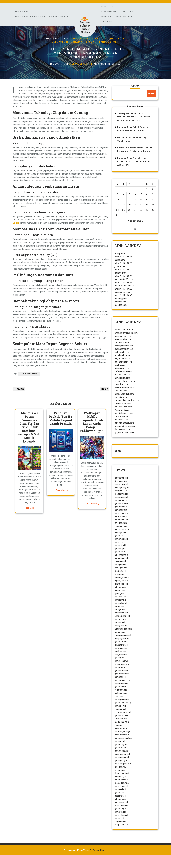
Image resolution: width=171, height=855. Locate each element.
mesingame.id (121, 558)
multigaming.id (121, 779)
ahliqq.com (120, 260)
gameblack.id (121, 686)
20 (135, 204)
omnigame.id (121, 625)
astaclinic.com (121, 419)
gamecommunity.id (123, 738)
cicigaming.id (121, 654)
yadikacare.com (122, 416)
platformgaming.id (123, 763)
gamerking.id (121, 744)
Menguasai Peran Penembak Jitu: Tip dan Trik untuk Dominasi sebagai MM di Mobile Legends (29, 427)
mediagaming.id (122, 722)
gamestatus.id (121, 815)
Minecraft (107, 17)
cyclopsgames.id (123, 712)
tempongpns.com (123, 336)
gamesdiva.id (121, 510)
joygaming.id (120, 725)
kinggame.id (120, 821)
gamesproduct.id (122, 641)
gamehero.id (120, 542)
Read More (29, 508)
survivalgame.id (122, 596)
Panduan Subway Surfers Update (85, 27)
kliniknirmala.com (123, 403)
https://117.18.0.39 (123, 263)
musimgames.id (122, 529)
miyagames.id (121, 645)
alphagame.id (121, 693)
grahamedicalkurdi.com (125, 426)
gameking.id (120, 812)
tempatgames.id (122, 616)
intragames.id (121, 609)
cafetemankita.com (123, 371)
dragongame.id (121, 824)
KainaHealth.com (122, 410)
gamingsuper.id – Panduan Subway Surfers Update (40, 17)
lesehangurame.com (124, 329)
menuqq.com (121, 305)
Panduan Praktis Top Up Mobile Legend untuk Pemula (60, 418)
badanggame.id (122, 699)
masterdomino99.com (125, 285)
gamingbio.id (121, 603)
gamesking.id (121, 789)
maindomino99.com (124, 279)
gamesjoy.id (120, 706)
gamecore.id (120, 535)
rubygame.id (120, 587)
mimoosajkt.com (122, 378)
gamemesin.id (121, 539)
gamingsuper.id (21, 12)
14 (141, 199)
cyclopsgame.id (122, 734)
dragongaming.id (122, 773)
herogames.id (121, 516)
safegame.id (120, 600)
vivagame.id (120, 561)
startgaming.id (121, 494)
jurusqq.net (120, 266)
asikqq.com (120, 253)
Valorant (106, 21)
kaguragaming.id (122, 754)
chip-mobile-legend (28, 374)
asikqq (16, 223)
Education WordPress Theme (85, 850)
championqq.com (122, 292)
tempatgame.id (122, 638)
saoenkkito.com (122, 342)
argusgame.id (121, 590)
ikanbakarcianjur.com (124, 387)
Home (104, 7)
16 (153, 199)
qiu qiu (118, 451)
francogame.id (121, 683)
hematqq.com (121, 298)
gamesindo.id (121, 506)
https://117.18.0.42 (123, 269)
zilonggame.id (121, 584)
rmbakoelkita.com (123, 355)
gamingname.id (122, 757)
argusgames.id (121, 580)
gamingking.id (121, 760)
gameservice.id (122, 670)
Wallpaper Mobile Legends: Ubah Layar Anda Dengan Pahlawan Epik (92, 422)
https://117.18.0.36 (123, 256)
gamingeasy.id (121, 751)
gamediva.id (120, 545)
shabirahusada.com (124, 413)
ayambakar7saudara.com (126, 333)
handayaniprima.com (124, 345)
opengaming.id (121, 574)
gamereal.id (120, 667)
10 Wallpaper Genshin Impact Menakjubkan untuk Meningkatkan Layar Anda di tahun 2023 (133, 117)
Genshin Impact (109, 12)
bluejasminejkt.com (123, 362)
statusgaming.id (122, 783)
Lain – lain (127, 12)
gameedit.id (120, 677)
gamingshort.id (121, 661)
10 (117, 199)
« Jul (134, 229)
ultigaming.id (120, 776)
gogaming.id (120, 770)
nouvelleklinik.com (123, 406)
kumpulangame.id (123, 635)
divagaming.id (121, 481)
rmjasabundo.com (123, 374)
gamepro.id (120, 818)
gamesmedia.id (122, 715)
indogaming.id (121, 484)
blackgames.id (121, 651)
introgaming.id (121, 612)
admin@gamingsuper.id (80, 64)
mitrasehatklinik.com (124, 394)
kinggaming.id (121, 767)
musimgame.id (121, 555)
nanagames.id (121, 728)
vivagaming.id (121, 490)
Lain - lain (61, 39)
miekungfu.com (122, 368)
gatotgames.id (121, 648)
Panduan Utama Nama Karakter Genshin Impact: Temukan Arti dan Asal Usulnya (133, 161)
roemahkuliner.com (123, 339)
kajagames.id (121, 718)
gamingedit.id (121, 657)
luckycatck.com (122, 352)
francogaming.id (122, 664)
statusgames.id (122, 805)
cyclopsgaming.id (123, 731)
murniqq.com (121, 301)
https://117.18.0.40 (123, 295)
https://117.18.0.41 (123, 276)
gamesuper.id (121, 548)
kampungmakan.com (124, 349)
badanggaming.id (122, 680)
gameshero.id (121, 500)
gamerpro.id (120, 747)
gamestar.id (120, 551)
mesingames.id (122, 519)
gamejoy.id (120, 741)
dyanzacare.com (122, 429)
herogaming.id (121, 478)
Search (135, 85)
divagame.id (120, 564)
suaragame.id (121, 619)
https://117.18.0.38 (123, 282)
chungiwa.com (121, 384)
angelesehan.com (123, 358)
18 (123, 204)
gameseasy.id (121, 786)
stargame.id (120, 571)
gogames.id (120, 796)
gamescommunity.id (124, 702)
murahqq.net (120, 273)
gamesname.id (121, 792)
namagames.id (121, 532)
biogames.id (120, 606)
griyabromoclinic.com (124, 432)
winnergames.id (122, 577)
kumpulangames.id (123, 628)
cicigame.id (120, 696)
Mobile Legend (124, 17)
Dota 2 (114, 7)
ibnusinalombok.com (124, 423)
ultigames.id (120, 799)
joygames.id (120, 709)
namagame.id (121, 567)
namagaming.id (122, 487)
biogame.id (120, 632)
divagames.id (121, 523)
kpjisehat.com (121, 390)
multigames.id (121, 802)
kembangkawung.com (125, 381)
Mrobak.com (120, 365)
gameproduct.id (122, 673)
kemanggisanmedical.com (127, 400)
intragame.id (120, 622)
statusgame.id (121, 497)
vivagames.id (121, 526)
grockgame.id (121, 593)
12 (129, 199)
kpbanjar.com (121, 397)
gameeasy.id (120, 808)
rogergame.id (121, 690)
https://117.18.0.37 (123, 289)
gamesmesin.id (122, 503)
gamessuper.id (121, 513)
